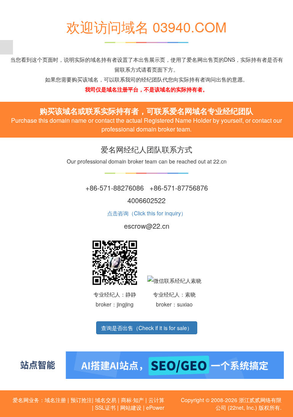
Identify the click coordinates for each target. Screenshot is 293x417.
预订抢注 (81, 400)
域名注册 (55, 400)
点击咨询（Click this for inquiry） (146, 213)
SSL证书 (105, 407)
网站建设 (131, 407)
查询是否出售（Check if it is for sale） (146, 328)
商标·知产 (132, 400)
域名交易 (105, 400)
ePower (155, 407)
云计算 (156, 400)
